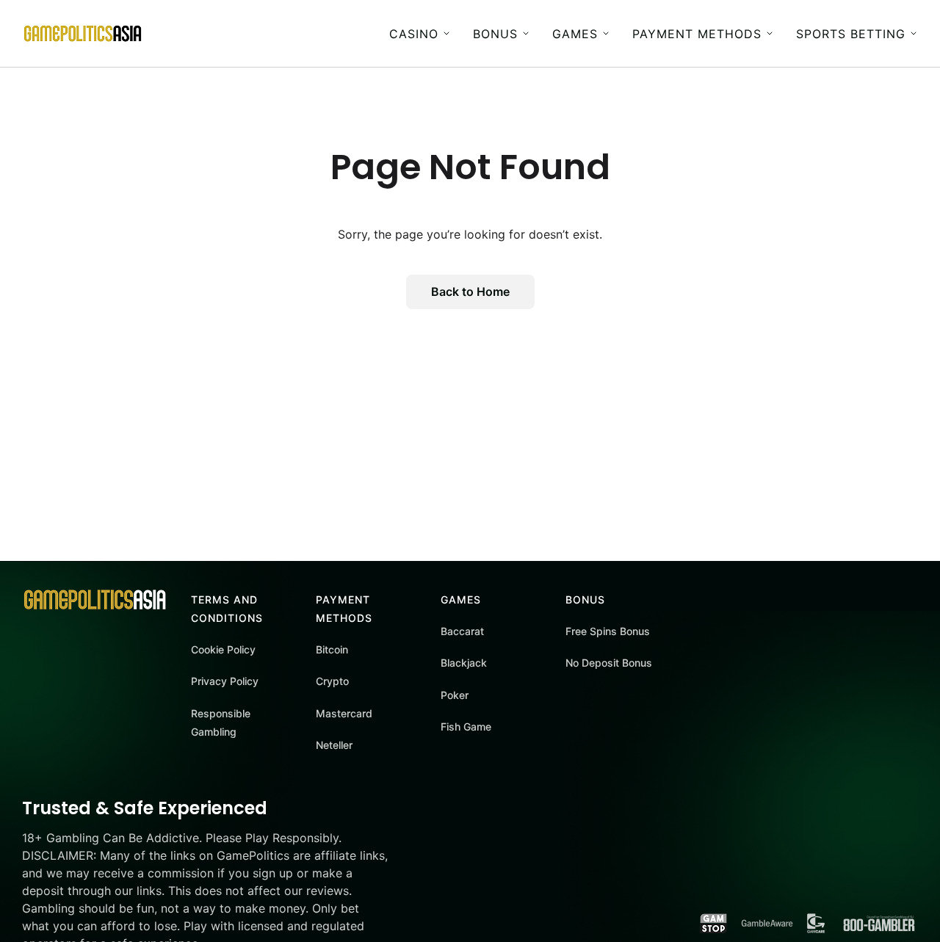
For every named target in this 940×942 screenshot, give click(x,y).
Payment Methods (697, 33)
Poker (455, 695)
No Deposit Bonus (608, 662)
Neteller (334, 745)
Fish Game (466, 726)
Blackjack (464, 662)
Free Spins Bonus (607, 631)
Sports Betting (850, 33)
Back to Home (470, 291)
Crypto (332, 681)
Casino (413, 33)
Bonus (495, 33)
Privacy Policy (224, 681)
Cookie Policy (223, 649)
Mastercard (344, 713)
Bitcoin (332, 649)
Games (575, 33)
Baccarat (462, 631)
